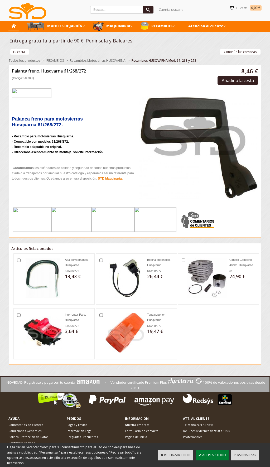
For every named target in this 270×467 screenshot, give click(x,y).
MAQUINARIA (118, 25)
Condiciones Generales (24, 431)
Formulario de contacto (141, 431)
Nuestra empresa (137, 425)
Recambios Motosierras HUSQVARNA (98, 60)
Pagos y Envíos (77, 425)
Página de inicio (136, 437)
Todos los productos (24, 60)
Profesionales (192, 437)
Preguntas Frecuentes (82, 437)
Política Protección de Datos (28, 437)
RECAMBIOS (161, 25)
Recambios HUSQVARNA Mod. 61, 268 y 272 (164, 60)
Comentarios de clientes (25, 425)
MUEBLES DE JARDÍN (65, 25)
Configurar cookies (21, 443)
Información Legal (79, 431)
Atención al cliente (205, 25)
